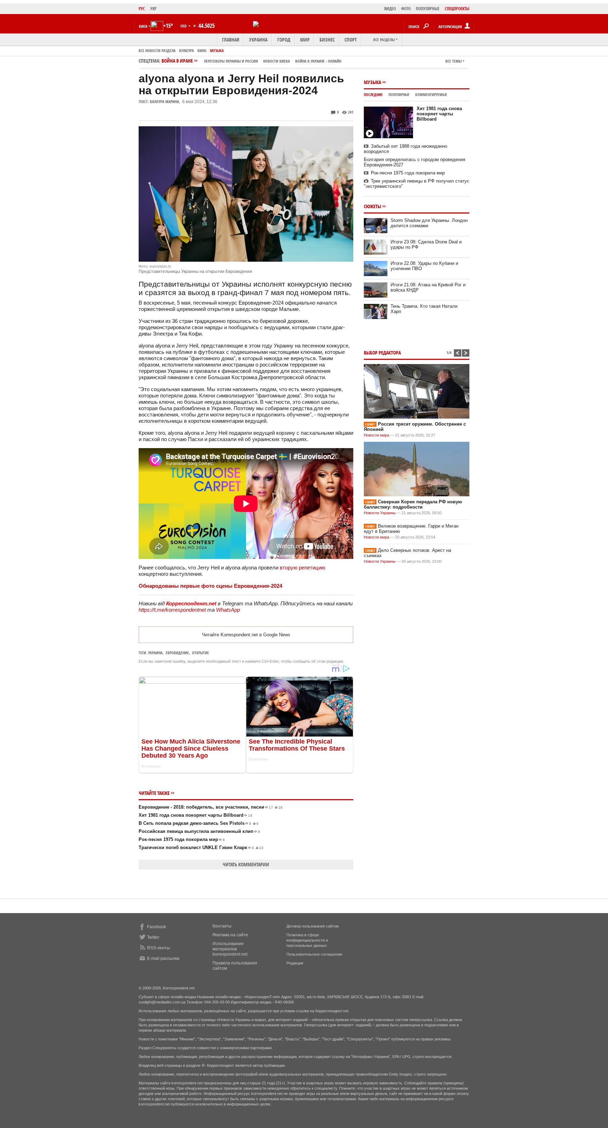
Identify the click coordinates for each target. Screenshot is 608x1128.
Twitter (153, 937)
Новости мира (376, 435)
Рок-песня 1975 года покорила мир (182, 839)
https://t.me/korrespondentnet (172, 610)
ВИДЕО (390, 9)
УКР (153, 9)
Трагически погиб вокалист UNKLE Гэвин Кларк (201, 847)
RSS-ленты (158, 947)
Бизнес (327, 39)
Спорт (350, 39)
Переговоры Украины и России (231, 61)
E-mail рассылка (163, 958)
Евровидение (177, 652)
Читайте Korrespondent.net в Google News (246, 634)
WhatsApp (228, 610)
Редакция (294, 963)
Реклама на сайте (230, 934)
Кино (202, 50)
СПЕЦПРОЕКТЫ (457, 9)
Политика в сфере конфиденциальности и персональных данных (307, 940)
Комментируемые (431, 94)
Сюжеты (372, 206)
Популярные (399, 94)
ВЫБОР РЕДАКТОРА (382, 352)
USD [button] (184, 25)
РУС (142, 9)
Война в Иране (251, 60)
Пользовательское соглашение (314, 954)
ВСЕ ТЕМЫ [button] (453, 61)
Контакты (222, 926)
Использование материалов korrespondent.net (230, 949)
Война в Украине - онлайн (318, 61)
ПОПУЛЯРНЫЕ (427, 9)
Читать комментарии (246, 864)
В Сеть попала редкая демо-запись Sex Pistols (199, 823)
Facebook (156, 926)
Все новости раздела (157, 50)
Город (283, 39)
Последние (373, 94)
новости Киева (276, 61)
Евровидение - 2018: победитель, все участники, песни (211, 807)
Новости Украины (379, 513)
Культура (186, 50)
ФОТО (406, 9)
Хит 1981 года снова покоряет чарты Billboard (195, 815)
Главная (230, 39)
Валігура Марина (164, 101)
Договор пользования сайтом (312, 926)
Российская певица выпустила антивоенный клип (199, 831)
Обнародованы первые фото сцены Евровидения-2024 (210, 586)
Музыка (217, 50)
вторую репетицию (302, 568)
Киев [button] (143, 26)
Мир (305, 39)
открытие (200, 652)
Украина (258, 39)
